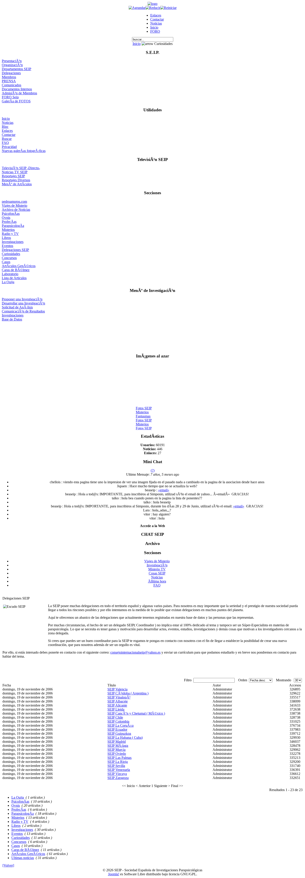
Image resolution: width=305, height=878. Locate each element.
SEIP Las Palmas (119, 758)
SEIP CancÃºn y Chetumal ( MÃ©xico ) (136, 713)
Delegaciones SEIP (15, 250)
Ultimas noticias (22, 858)
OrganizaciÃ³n (12, 65)
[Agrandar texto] (137, 8)
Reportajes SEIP (13, 176)
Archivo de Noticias (16, 209)
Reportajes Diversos (16, 180)
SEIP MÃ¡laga (117, 745)
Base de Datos (12, 319)
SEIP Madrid (116, 741)
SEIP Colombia (118, 721)
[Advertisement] (153, 335)
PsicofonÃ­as (11, 213)
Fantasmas (143, 414)
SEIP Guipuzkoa (119, 733)
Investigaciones (12, 242)
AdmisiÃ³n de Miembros (19, 93)
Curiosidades (11, 254)
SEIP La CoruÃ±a (120, 725)
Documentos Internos (17, 89)
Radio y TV (10, 234)
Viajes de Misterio (14, 205)
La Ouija (8, 282)
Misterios (8, 230)
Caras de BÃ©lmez (15, 270)
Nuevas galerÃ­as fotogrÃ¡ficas (24, 151)
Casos (6, 262)
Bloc (5, 127)
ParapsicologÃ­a (13, 226)
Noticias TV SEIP (14, 172)
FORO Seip (10, 97)
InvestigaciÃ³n (157, 565)
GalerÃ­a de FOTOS (16, 101)
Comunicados (11, 85)
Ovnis (6, 218)
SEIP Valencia (117, 689)
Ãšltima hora (157, 581)
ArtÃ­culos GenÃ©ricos (19, 266)
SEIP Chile (115, 717)
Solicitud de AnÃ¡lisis (17, 307)
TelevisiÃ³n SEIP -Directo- (21, 168)
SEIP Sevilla (116, 766)
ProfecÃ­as (9, 222)
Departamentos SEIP (16, 69)
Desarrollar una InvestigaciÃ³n (23, 303)
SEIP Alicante (117, 705)
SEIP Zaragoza (118, 778)
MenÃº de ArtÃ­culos (17, 184)
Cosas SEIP (157, 573)
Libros (6, 238)
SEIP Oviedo (116, 754)
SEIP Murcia (116, 749)
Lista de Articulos (14, 278)
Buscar (7, 139)
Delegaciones (11, 73)
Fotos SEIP (144, 406)
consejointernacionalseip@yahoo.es (135, 652)
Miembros (9, 77)
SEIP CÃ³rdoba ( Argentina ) (127, 693)
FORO (155, 31)
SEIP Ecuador (117, 729)
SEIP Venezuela (118, 770)
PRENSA (9, 81)
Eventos (7, 246)
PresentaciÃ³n (12, 61)
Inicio (154, 27)
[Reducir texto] (153, 8)
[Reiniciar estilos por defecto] (168, 8)
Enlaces (155, 15)
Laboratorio (10, 274)
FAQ (5, 143)
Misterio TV (157, 569)
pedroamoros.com (14, 201)
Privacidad (9, 147)
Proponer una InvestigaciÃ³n (22, 299)
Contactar (157, 19)
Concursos (9, 258)
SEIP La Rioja (117, 762)
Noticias (156, 23)
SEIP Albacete (117, 701)
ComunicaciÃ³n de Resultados (23, 311)
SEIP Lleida (115, 709)
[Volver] (8, 865)
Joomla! (113, 874)
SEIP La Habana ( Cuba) (125, 737)
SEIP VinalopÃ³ (118, 697)
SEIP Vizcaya (117, 774)
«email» (163, 490)
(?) (153, 470)
